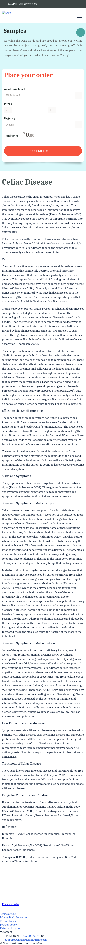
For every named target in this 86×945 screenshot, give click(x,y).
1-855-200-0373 (26, 4)
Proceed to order (43, 151)
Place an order (10, 904)
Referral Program (10, 928)
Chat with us (80, 33)
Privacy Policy (8, 924)
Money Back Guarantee (14, 917)
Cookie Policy (8, 921)
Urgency (9, 118)
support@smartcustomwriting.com (26, 939)
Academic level (14, 89)
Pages (8, 104)
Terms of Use (8, 914)
